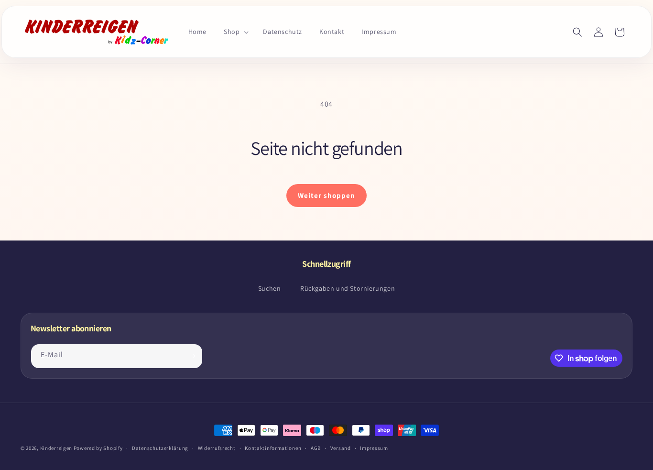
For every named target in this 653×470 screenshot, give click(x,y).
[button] (234, 31)
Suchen (269, 288)
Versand (340, 448)
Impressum (374, 448)
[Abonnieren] (191, 356)
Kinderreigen (56, 448)
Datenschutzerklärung (160, 448)
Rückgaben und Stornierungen (347, 288)
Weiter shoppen (326, 195)
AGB (316, 448)
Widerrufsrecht (217, 448)
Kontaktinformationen (273, 448)
